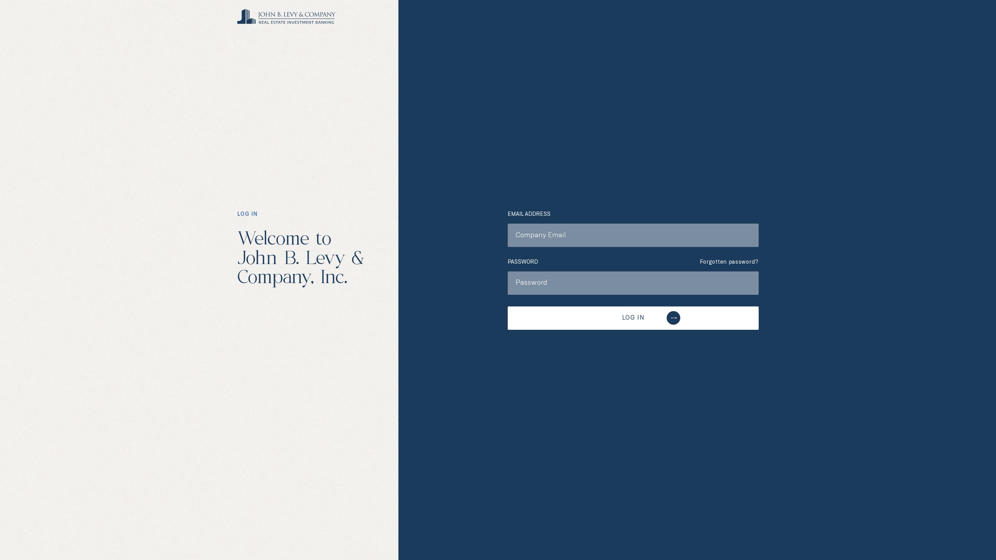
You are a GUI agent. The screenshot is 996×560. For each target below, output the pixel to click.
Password (523, 262)
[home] (286, 16)
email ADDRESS (529, 214)
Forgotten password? (729, 262)
